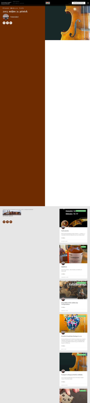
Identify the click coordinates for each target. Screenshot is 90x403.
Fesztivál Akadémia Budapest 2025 (71, 336)
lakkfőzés (64, 267)
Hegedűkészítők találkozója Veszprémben (69, 303)
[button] (4, 23)
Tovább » (63, 237)
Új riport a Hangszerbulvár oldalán (71, 374)
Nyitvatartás (65, 231)
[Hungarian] (48, 3)
